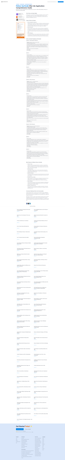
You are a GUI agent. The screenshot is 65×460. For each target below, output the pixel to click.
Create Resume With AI (20, 37)
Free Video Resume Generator (38, 454)
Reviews (17, 440)
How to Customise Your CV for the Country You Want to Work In (27, 450)
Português (43, 448)
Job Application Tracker (37, 448)
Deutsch (43, 441)
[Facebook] (26, 203)
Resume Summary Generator (37, 440)
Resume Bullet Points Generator (38, 441)
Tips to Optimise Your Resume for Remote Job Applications (27, 454)
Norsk (43, 447)
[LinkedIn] (30, 203)
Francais (43, 440)
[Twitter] (28, 203)
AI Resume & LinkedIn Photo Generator (25, 439)
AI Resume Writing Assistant (24, 446)
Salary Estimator (36, 447)
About (16, 439)
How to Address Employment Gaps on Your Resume (26, 456)
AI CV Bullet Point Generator (24, 440)
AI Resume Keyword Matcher (24, 441)
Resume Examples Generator (38, 452)
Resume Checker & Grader (37, 439)
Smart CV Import (23, 447)
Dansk (43, 446)
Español (43, 439)
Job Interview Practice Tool (37, 446)
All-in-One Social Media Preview (38, 453)
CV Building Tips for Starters (24, 455)
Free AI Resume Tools (18, 441)
